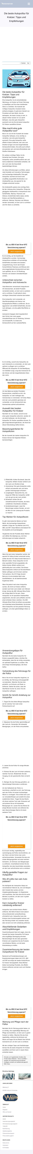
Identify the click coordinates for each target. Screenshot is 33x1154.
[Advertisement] (16, 44)
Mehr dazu (7, 1064)
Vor (28, 63)
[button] (3, 1076)
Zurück (23, 63)
